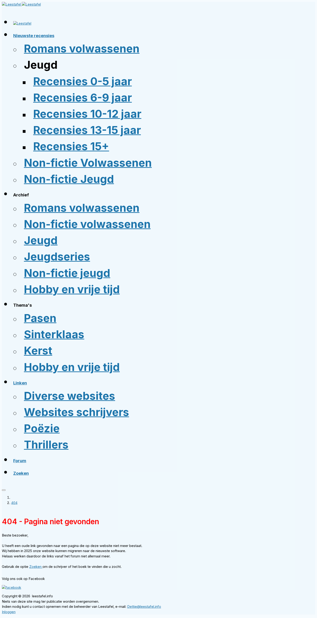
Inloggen (9, 612)
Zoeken (35, 566)
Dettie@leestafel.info (144, 606)
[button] (33, 36)
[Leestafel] (21, 4)
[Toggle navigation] (4, 490)
